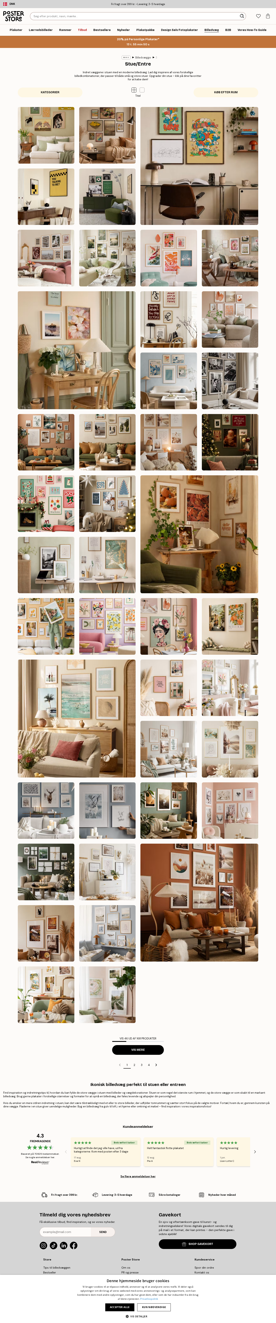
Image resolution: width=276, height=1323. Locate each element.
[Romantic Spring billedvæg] (230, 688)
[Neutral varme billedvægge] (230, 319)
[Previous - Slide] (66, 1151)
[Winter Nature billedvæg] (107, 810)
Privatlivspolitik (149, 1299)
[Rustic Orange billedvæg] (199, 903)
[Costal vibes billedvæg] (107, 933)
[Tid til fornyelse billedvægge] (230, 258)
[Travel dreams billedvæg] (46, 626)
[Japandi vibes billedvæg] (168, 258)
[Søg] (242, 16)
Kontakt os (202, 1272)
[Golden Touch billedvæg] (230, 749)
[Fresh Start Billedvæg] (77, 350)
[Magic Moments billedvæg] (230, 442)
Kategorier (50, 92)
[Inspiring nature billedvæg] (168, 810)
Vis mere (138, 1050)
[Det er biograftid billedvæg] (46, 196)
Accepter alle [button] (120, 1307)
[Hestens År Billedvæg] (46, 135)
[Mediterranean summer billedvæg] (46, 994)
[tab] (258, 16)
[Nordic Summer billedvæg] (107, 258)
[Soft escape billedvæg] (230, 626)
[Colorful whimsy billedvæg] (168, 626)
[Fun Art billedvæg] (107, 626)
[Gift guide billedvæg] (46, 872)
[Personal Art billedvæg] (46, 442)
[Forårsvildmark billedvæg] (107, 994)
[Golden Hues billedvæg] (107, 565)
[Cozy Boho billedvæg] (168, 442)
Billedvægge (143, 57)
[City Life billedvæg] (168, 688)
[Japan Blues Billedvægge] (168, 381)
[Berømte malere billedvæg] (107, 135)
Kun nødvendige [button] (154, 1307)
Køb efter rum (226, 92)
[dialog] (138, 1299)
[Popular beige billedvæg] (107, 872)
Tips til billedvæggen (56, 1267)
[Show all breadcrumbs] (126, 57)
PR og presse (130, 1272)
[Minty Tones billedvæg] (168, 749)
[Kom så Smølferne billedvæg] (199, 166)
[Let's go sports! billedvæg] (107, 196)
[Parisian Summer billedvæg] (46, 258)
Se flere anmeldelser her (138, 1176)
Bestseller (49, 1272)
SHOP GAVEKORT (201, 1244)
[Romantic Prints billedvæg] (230, 810)
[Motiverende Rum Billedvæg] (168, 319)
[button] (142, 90)
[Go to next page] (156, 1065)
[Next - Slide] (255, 1151)
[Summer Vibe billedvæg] (77, 718)
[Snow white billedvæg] (46, 810)
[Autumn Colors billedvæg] (199, 534)
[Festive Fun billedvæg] (46, 503)
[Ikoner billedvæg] (230, 381)
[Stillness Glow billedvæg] (107, 503)
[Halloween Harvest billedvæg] (46, 933)
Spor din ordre (204, 1267)
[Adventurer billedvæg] (107, 442)
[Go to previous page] (119, 1065)
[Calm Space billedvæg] (46, 565)
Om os (125, 1267)
